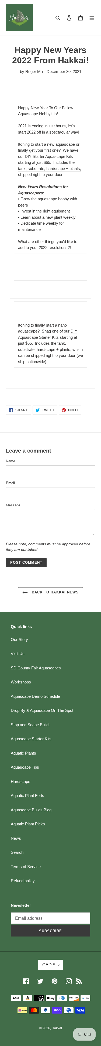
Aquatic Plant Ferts (27, 795)
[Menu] (91, 18)
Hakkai (57, 1028)
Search (17, 852)
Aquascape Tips (25, 767)
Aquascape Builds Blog (31, 810)
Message (13, 505)
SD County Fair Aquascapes (36, 668)
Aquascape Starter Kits (31, 738)
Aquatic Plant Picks (28, 824)
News (16, 838)
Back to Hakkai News (54, 592)
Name (10, 461)
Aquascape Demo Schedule (35, 696)
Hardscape (20, 781)
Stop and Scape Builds (31, 724)
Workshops (21, 682)
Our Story (19, 639)
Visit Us (18, 653)
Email (10, 483)
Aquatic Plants (23, 753)
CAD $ (48, 964)
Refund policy (23, 880)
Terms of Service (26, 866)
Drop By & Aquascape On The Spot (42, 710)
